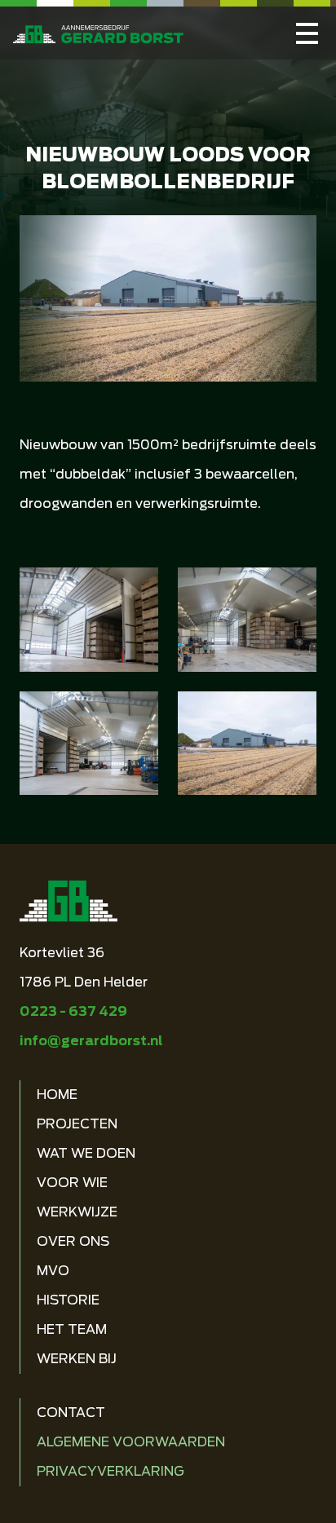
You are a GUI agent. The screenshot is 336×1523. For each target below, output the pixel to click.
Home (57, 1094)
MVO (53, 1270)
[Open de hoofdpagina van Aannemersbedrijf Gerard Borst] (98, 33)
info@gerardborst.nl (91, 1040)
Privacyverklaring (110, 1471)
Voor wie (72, 1182)
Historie (68, 1300)
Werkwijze (77, 1212)
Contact (71, 1412)
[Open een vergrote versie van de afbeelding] (89, 619)
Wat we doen (86, 1153)
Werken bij (77, 1358)
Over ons (73, 1241)
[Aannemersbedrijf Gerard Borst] (306, 33)
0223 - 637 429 (73, 1011)
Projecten (77, 1124)
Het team (72, 1329)
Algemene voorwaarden (131, 1442)
